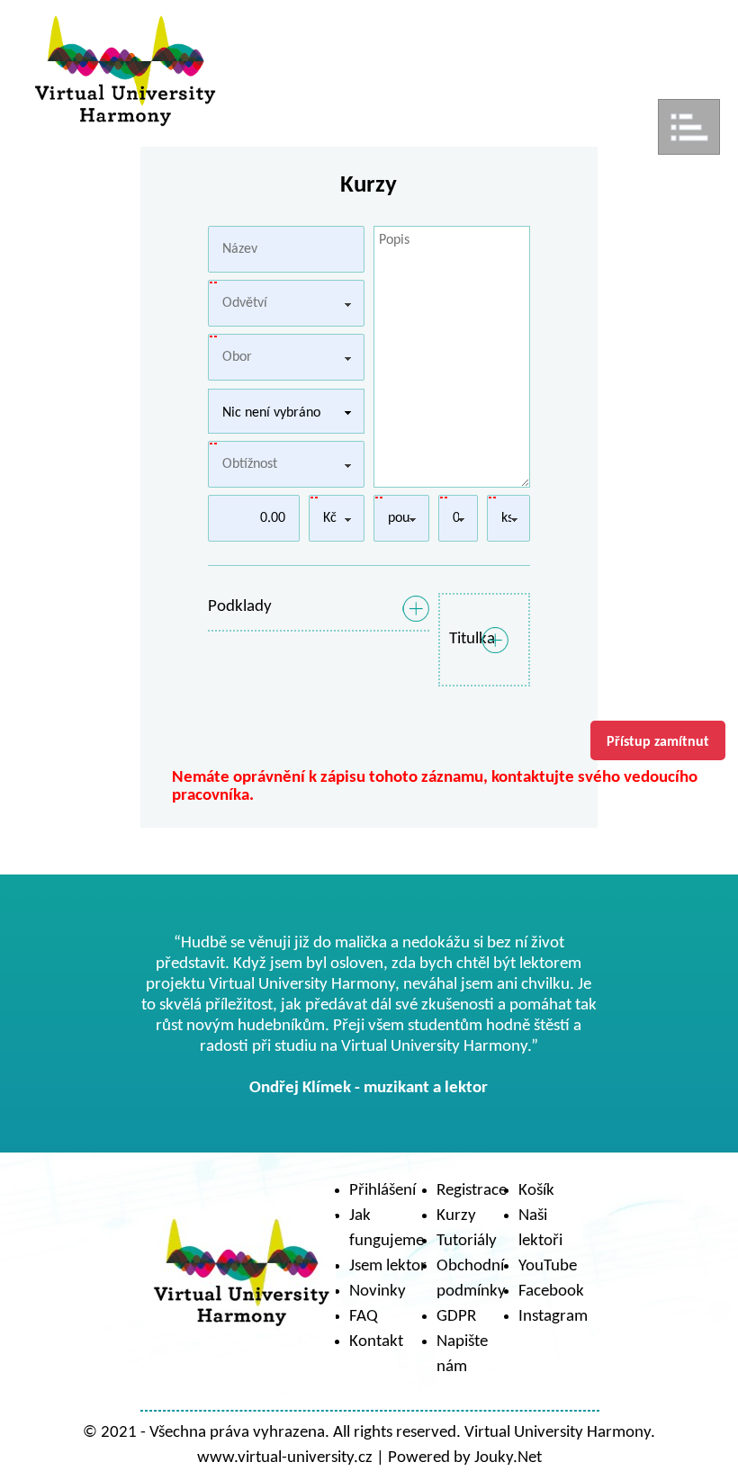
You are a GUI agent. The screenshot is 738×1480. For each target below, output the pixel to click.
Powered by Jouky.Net (465, 1458)
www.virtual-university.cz (285, 1458)
